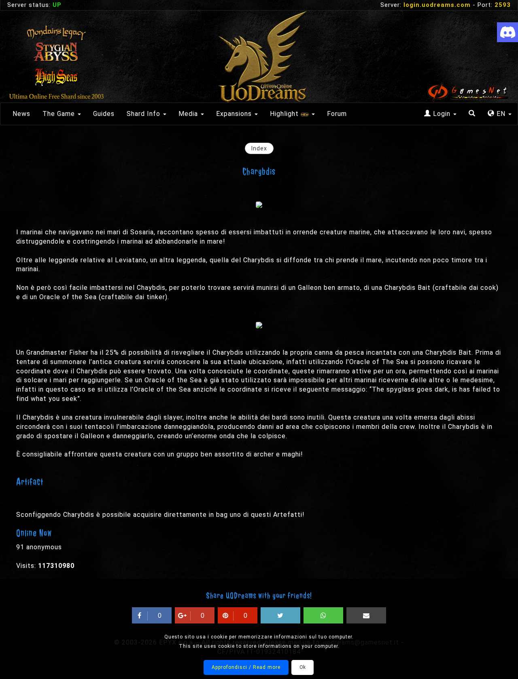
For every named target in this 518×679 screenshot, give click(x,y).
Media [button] (189, 114)
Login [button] (441, 114)
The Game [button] (59, 114)
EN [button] (501, 114)
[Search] (472, 114)
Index (259, 148)
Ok (302, 667)
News (21, 114)
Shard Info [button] (144, 114)
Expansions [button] (235, 114)
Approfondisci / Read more (246, 667)
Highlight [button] (285, 114)
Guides (104, 114)
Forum (337, 114)
